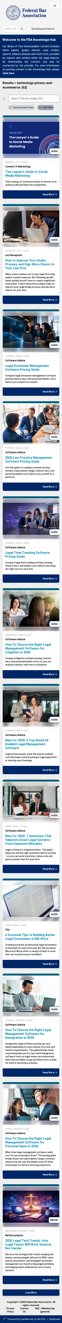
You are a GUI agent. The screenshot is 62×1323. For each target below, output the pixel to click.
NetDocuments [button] (14, 1235)
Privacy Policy (10, 1310)
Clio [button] (7, 929)
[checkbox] (28, 28)
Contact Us (24, 1310)
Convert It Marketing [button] (17, 166)
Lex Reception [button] (13, 255)
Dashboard (54, 1319)
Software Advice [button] (15, 360)
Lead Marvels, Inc (29, 1319)
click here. (9, 73)
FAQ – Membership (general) (45, 1310)
